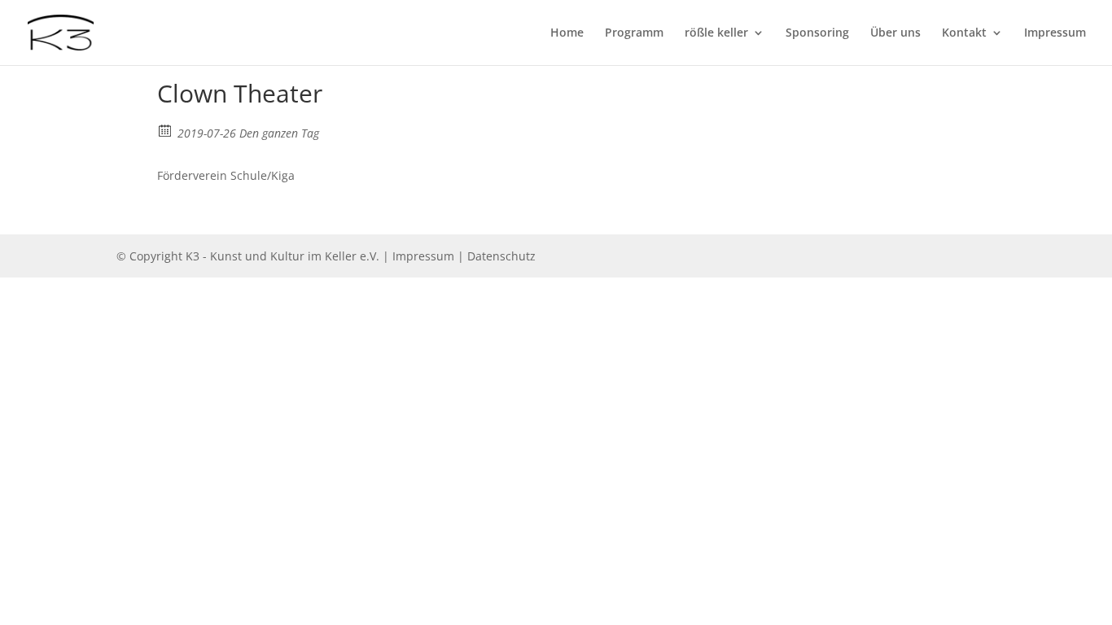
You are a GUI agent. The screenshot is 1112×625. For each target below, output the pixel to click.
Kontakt (964, 33)
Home (567, 33)
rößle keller (716, 33)
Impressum (1055, 33)
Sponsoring (817, 33)
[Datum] (165, 130)
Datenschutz (501, 256)
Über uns (895, 33)
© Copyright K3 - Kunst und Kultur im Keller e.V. (249, 256)
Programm (634, 33)
